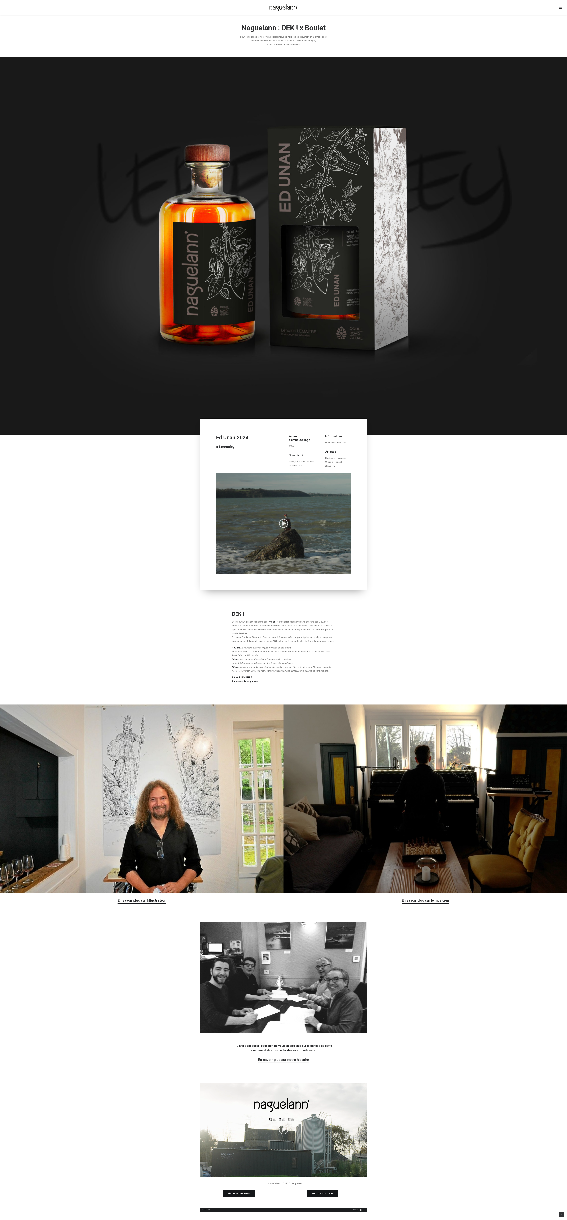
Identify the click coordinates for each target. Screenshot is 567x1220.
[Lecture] (218, 571)
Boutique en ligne (322, 1193)
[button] (283, 523)
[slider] (281, 1174)
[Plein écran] (348, 571)
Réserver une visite (239, 1193)
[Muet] (345, 571)
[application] (283, 523)
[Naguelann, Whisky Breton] (283, 7)
